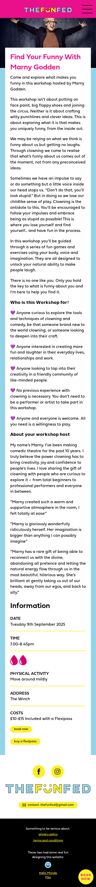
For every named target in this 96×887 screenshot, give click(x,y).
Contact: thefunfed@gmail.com (51, 804)
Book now (21, 728)
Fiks (48, 877)
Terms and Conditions (48, 840)
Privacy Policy (48, 834)
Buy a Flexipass (25, 741)
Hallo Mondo (48, 873)
